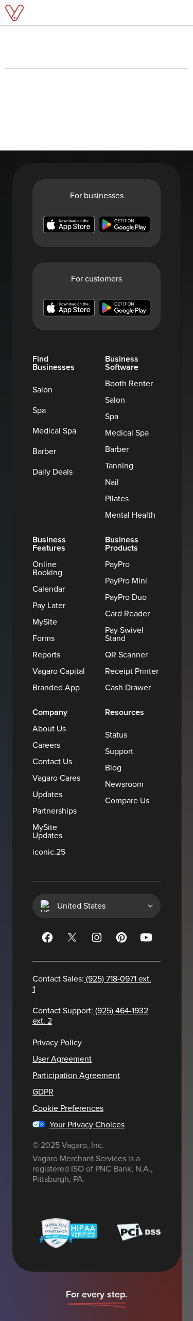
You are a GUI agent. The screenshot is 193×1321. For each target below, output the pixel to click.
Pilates (117, 499)
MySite (44, 622)
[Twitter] (72, 939)
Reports (46, 655)
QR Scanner (126, 655)
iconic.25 (48, 852)
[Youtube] (146, 939)
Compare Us (127, 801)
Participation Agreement (76, 1075)
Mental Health (130, 515)
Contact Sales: (91, 984)
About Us (49, 729)
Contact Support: (90, 1016)
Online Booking (47, 568)
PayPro (117, 564)
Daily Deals (52, 472)
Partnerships (54, 811)
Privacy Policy (57, 1042)
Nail (112, 482)
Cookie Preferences (67, 1108)
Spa (39, 410)
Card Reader (127, 614)
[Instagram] (97, 939)
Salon (42, 390)
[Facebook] (47, 939)
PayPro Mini (126, 581)
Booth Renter (129, 384)
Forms (43, 638)
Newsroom (124, 784)
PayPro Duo (126, 597)
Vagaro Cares (56, 778)
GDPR (43, 1092)
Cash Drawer (128, 688)
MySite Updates (47, 831)
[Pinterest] (121, 939)
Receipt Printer (132, 671)
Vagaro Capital (58, 671)
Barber (44, 451)
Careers (46, 745)
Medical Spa (54, 431)
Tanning (119, 466)
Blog (113, 768)
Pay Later (48, 605)
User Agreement (62, 1059)
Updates (47, 794)
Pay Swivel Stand (124, 634)
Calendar (48, 589)
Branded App (56, 688)
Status (116, 735)
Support (119, 751)
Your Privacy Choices (87, 1125)
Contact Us (52, 762)
